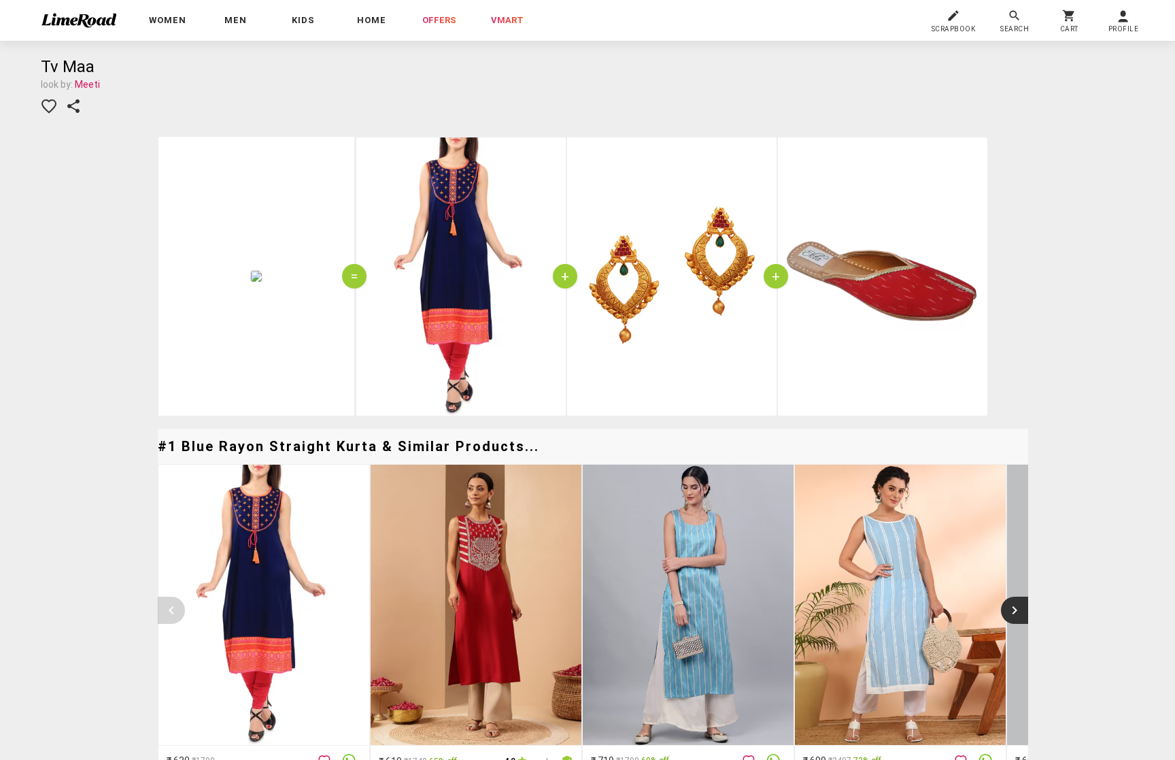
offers (439, 20)
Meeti (87, 84)
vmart (507, 20)
